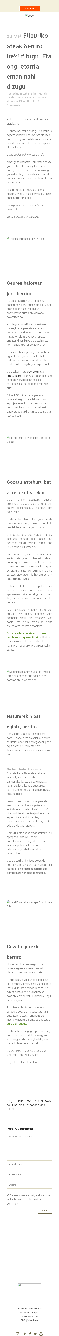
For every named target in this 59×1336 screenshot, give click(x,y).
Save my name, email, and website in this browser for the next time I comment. (28, 1199)
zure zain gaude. (17, 1023)
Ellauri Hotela (27, 101)
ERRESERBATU (30, 8)
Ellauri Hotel (24, 1101)
